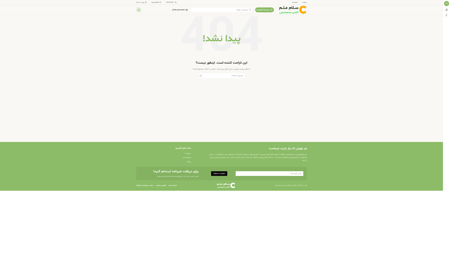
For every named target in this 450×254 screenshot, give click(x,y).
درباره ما (188, 153)
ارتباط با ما (187, 157)
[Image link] (226, 185)
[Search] (200, 75)
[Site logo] (293, 10)
